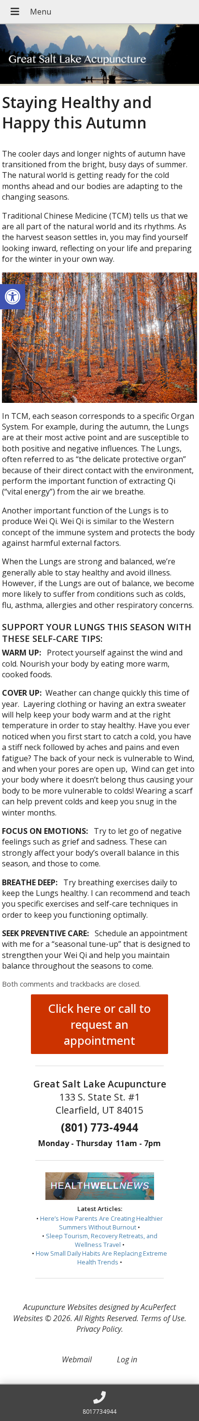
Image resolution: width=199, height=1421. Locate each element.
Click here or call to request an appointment (99, 1024)
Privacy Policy (98, 1329)
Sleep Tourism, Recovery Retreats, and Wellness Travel (101, 1240)
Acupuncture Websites (60, 1307)
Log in (127, 1359)
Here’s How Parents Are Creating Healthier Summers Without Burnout (101, 1222)
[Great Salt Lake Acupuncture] (99, 55)
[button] (12, 296)
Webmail (77, 1359)
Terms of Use (163, 1318)
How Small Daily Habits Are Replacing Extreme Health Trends (101, 1257)
